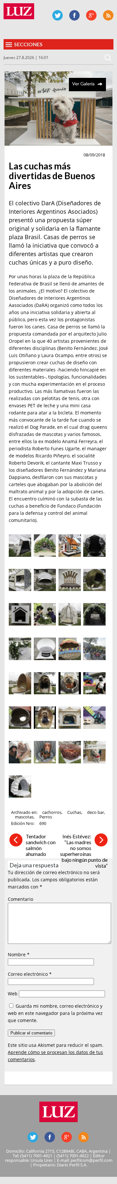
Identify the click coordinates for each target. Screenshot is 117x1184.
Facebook (74, 15)
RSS (108, 15)
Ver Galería (83, 83)
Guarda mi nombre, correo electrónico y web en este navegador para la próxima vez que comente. (55, 1013)
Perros (45, 817)
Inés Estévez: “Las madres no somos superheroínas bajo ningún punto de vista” (84, 851)
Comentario (20, 899)
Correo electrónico (30, 974)
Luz (19, 11)
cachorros (51, 812)
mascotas (24, 817)
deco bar (95, 812)
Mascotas (22, 155)
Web (13, 993)
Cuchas (74, 812)
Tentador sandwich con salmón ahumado (41, 845)
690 (42, 823)
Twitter (57, 15)
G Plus (91, 15)
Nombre (19, 954)
